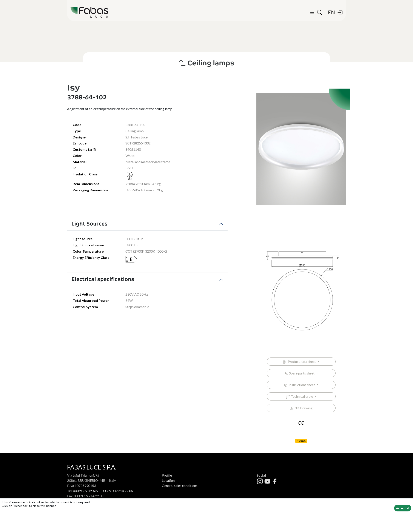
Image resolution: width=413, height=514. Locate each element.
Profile (167, 475)
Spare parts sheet (301, 373)
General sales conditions (179, 485)
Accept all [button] (402, 508)
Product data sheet (301, 361)
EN (331, 12)
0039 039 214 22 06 (118, 491)
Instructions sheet (301, 385)
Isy (73, 87)
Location (168, 480)
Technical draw (302, 396)
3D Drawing (303, 408)
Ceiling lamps (210, 63)
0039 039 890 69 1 (87, 491)
